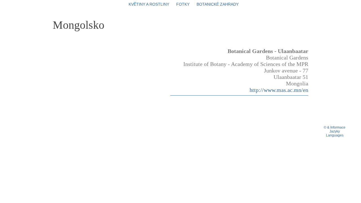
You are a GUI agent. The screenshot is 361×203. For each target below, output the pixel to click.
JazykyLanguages (335, 133)
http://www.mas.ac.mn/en (279, 90)
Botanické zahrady (218, 4)
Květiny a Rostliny (149, 4)
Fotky (183, 4)
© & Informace (334, 127)
